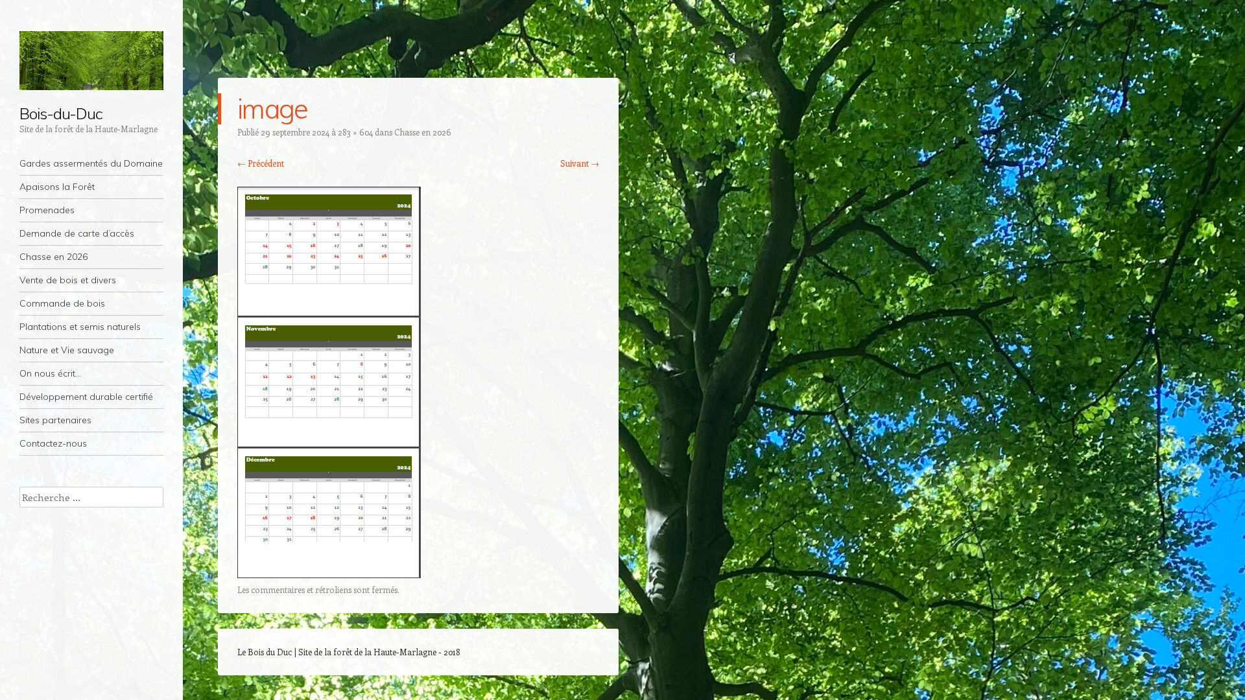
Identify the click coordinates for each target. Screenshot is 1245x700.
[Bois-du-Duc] (91, 60)
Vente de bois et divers (67, 280)
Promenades (47, 210)
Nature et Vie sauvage (66, 350)
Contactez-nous (53, 443)
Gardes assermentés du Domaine (91, 163)
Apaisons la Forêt (57, 186)
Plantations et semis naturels (80, 326)
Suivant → (579, 163)
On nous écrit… (50, 373)
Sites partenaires (55, 420)
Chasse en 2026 (53, 256)
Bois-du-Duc (60, 113)
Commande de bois (62, 303)
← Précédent (260, 163)
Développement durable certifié (86, 396)
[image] (329, 574)
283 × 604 (355, 131)
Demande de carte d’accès (76, 233)
